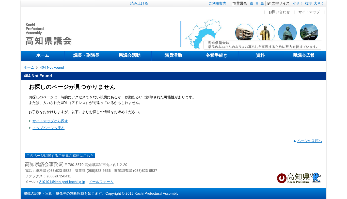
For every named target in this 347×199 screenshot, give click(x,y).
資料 (260, 55)
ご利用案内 (217, 3)
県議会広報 (304, 55)
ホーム (42, 55)
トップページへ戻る (49, 128)
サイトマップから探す (50, 121)
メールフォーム (101, 182)
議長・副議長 (86, 55)
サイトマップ (309, 12)
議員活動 (173, 55)
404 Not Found (52, 67)
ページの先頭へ (309, 141)
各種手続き (217, 55)
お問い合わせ (279, 12)
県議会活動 (129, 55)
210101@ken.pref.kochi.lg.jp (62, 182)
